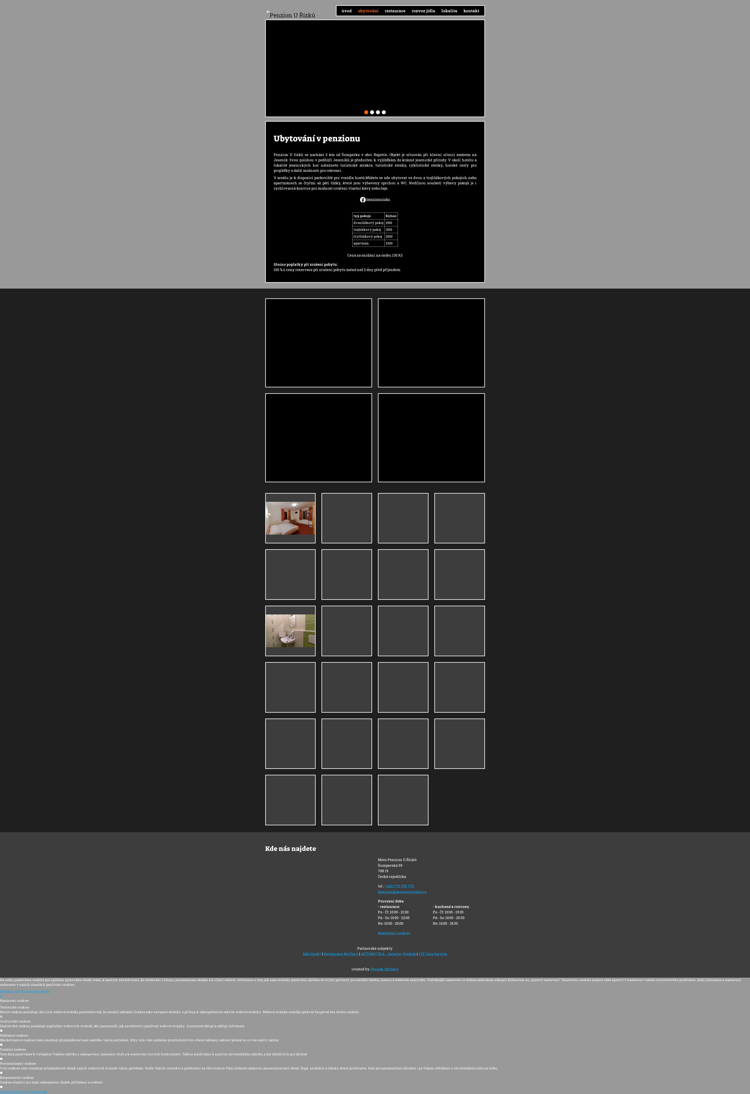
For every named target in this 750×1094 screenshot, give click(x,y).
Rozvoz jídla (423, 10)
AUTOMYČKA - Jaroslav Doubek (388, 953)
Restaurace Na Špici (341, 953)
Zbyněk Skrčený (384, 969)
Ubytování (368, 10)
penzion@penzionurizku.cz (402, 891)
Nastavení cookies (394, 933)
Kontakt (471, 10)
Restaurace (395, 10)
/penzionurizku (378, 199)
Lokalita (449, 10)
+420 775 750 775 (399, 886)
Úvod (347, 10)
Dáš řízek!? (312, 953)
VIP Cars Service (432, 953)
